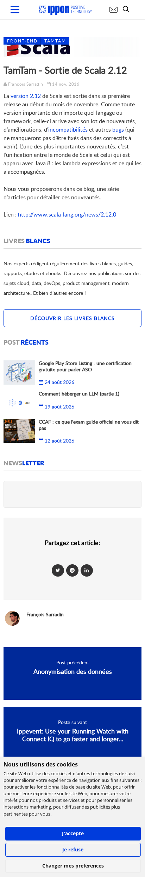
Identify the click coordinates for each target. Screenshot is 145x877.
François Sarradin (25, 84)
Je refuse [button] (72, 849)
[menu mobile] (14, 10)
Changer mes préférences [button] (73, 865)
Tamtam (55, 41)
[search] (127, 9)
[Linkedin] (87, 570)
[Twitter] (58, 570)
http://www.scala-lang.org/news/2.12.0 (67, 214)
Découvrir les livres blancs (72, 318)
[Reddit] (72, 570)
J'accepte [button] (73, 833)
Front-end (22, 41)
